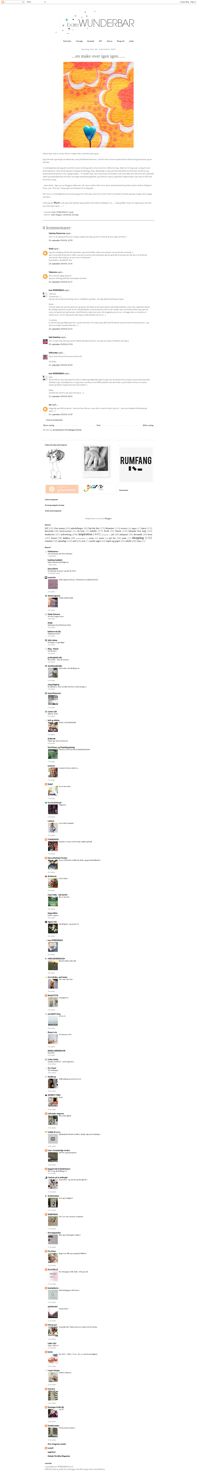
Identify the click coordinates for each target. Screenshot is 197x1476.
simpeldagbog (53, 685)
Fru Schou (52, 1251)
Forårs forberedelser (67, 1428)
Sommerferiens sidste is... (69, 768)
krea (150, 534)
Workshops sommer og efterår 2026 (62, 571)
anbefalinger (76, 528)
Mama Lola (52, 1032)
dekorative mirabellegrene (69, 668)
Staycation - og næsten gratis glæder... (73, 1180)
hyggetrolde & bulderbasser (59, 1169)
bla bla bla (67, 215)
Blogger (108, 519)
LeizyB (50, 1448)
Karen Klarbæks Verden (57, 858)
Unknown (53, 272)
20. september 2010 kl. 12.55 (61, 240)
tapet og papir (113, 541)
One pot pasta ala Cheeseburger (60, 554)
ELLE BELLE (53, 1270)
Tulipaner (62, 805)
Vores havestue (65, 786)
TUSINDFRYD (53, 840)
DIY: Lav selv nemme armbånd (71, 1217)
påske (124, 538)
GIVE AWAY (63, 878)
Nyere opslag (48, 425)
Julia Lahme (52, 640)
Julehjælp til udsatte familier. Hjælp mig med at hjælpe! (79, 1134)
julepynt (124, 534)
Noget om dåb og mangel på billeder (73, 1253)
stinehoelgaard (54, 596)
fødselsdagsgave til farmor (69, 1290)
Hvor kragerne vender (57, 1444)
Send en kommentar (54, 420)
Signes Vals (52, 922)
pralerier (51, 766)
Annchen (51, 1389)
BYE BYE (51, 1053)
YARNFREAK (53, 1214)
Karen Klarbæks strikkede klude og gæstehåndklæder (80, 860)
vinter (139, 541)
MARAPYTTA (53, 995)
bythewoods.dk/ (54, 632)
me (50, 405)
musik (101, 538)
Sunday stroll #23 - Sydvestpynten (61, 1062)
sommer (49, 541)
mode (91, 538)
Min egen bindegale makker (70, 1235)
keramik (138, 534)
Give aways (59, 528)
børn (143, 528)
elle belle (81, 531)
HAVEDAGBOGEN (55, 666)
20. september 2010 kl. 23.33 (61, 329)
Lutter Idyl (52, 1343)
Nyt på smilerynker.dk (67, 961)
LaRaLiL (51, 821)
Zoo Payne (52, 1068)
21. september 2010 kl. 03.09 (61, 365)
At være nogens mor (56, 616)
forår (106, 531)
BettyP (50, 784)
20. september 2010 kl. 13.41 (61, 264)
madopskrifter (81, 538)
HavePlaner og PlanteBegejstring (61, 747)
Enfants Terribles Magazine (59, 1456)
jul (112, 534)
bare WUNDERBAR (56, 290)
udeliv (128, 541)
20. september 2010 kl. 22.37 (61, 282)
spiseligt (62, 541)
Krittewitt (51, 739)
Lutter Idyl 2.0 (53, 1346)
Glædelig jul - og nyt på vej (69, 924)
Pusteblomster (53, 1426)
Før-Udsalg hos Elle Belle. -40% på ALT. (73, 1272)
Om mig (79, 41)
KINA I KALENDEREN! (67, 722)
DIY (100, 41)
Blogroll (120, 41)
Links (131, 41)
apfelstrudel (52, 1307)
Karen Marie (53, 569)
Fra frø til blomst (54, 803)
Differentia (53, 353)
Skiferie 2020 (53, 714)
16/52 (61, 1409)
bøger (134, 528)
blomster (109, 528)
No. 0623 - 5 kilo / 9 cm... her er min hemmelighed (78, 1354)
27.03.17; (62, 1016)
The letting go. (53, 1070)
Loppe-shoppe (54, 1370)
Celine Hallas (53, 1060)
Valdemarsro (53, 551)
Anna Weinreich (54, 693)
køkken (66, 538)
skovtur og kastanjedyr (68, 1153)
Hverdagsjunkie (54, 1233)
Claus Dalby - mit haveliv (57, 895)
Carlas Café (52, 712)
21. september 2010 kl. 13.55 (61, 414)
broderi (124, 528)
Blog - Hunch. (53, 649)
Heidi (51, 249)
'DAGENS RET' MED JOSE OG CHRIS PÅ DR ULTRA (78, 1327)
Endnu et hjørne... (66, 1373)
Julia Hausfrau (54, 337)
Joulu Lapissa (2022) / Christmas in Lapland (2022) (78, 580)
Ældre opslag (148, 425)
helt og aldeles (54, 720)
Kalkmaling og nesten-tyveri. (70, 1079)
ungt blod (51, 1452)
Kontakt (90, 41)
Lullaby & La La (54, 1132)
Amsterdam (63, 1309)
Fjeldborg (52, 1077)
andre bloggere (57, 215)
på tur (112, 538)
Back (61, 1097)
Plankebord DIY (54, 634)
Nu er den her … (65, 897)
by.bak (50, 1352)
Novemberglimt (65, 1116)
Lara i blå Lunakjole (66, 823)
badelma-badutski (55, 560)
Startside (67, 41)
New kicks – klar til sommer (58, 660)
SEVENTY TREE (54, 1095)
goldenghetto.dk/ (55, 658)
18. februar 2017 (65, 1034)
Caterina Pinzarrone (57, 233)
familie (93, 531)
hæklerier (50, 534)
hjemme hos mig (137, 531)
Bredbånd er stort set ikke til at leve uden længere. (67, 687)
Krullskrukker (53, 1196)
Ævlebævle (52, 876)
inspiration (85, 534)
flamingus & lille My (56, 1407)
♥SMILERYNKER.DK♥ (56, 959)
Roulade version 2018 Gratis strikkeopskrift (75, 842)
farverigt (75, 215)
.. (59, 1391)
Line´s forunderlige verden (59, 1150)
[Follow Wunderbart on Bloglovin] (55, 479)
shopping (138, 538)
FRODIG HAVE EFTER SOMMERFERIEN (74, 750)
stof (74, 541)
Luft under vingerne (56, 1114)
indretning (66, 534)
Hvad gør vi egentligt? (56, 642)
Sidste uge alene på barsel (58, 741)
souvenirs (52, 577)
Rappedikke (52, 913)
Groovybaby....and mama (57, 977)
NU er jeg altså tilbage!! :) (57, 1171)
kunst (54, 538)
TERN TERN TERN (66, 598)
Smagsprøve (64, 998)
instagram (105, 534)
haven (118, 531)
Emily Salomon (54, 614)
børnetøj (49, 531)
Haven (109, 41)
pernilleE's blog (54, 1014)
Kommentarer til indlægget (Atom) (67, 430)
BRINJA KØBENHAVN (56, 1051)
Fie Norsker (52, 651)
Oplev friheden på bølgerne (58, 562)
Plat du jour (52, 1325)
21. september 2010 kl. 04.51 (61, 396)
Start (98, 425)
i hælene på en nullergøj (57, 1177)
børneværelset (65, 531)
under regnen (53, 915)
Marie (57, 203)
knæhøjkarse (53, 1288)
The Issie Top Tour (66, 979)
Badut (50, 623)
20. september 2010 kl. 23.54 (61, 344)
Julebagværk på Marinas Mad (59, 625)
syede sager (95, 541)
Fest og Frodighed (66, 1198)
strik (83, 541)
